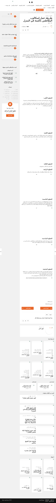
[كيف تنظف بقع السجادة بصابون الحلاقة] (9, 51)
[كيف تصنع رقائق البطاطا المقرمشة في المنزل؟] (46, 409)
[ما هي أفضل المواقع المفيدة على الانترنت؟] (25, 462)
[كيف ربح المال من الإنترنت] (25, 481)
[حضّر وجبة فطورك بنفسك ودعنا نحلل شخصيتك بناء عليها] (46, 418)
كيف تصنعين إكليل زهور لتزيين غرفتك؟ (44, 386)
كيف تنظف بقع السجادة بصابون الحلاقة (10, 56)
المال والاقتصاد (7, 91)
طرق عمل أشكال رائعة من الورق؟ (9, 24)
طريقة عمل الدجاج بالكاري (49, 373)
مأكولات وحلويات (51, 7)
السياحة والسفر (14, 5)
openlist (23, 467)
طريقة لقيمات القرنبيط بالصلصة (10, 45)
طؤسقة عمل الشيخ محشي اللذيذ (49, 350)
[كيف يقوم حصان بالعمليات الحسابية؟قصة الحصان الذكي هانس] (37, 462)
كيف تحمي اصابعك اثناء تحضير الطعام (31, 427)
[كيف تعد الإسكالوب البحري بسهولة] (9, 62)
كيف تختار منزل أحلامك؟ (50, 489)
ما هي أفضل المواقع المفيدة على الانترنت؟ (25, 472)
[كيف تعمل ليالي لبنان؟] (46, 399)
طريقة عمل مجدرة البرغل (37, 350)
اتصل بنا (46, 501)
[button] (32, 2)
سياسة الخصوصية (51, 501)
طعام (47, 314)
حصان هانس (39, 467)
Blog (40, 488)
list (48, 468)
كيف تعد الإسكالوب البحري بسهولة (10, 67)
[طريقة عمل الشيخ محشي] (49, 344)
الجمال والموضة (22, 5)
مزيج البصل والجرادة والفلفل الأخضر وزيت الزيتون (25, 353)
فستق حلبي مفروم (36, 373)
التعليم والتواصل (39, 5)
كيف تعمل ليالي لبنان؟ (29, 398)
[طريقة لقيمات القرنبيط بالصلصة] (9, 41)
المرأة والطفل (7, 93)
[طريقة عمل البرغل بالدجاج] (25, 344)
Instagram (51, 468)
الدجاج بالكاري (51, 371)
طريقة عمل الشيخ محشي (49, 352)
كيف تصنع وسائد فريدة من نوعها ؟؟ (26, 386)
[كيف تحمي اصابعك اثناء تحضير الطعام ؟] (46, 430)
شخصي (35, 416)
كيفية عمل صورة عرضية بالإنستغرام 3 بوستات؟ (49, 472)
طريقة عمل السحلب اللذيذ (37, 372)
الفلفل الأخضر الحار (26, 350)
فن (26, 468)
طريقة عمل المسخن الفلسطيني (26, 373)
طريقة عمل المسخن (26, 371)
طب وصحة (8, 5)
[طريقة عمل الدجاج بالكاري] (49, 365)
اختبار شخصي (24, 415)
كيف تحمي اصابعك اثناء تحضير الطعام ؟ (29, 431)
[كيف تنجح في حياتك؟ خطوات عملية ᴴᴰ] (9, 29)
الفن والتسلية (27, 467)
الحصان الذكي (37, 466)
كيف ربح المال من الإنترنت (25, 488)
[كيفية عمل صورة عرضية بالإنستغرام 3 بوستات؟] (49, 462)
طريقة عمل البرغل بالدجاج (25, 355)
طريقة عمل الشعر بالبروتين (37, 490)
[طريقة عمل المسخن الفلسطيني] (25, 365)
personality (29, 415)
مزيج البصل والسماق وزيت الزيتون (25, 375)
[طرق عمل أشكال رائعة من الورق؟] (9, 19)
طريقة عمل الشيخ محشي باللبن (49, 353)
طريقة (50, 314)
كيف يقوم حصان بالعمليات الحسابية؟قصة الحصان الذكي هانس (37, 472)
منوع (44, 7)
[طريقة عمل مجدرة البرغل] (37, 344)
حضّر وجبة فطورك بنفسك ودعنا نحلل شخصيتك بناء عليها (30, 420)
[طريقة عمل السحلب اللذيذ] (37, 365)
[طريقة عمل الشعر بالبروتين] (37, 482)
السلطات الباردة (51, 372)
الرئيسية (52, 5)
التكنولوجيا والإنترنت (30, 5)
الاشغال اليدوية (47, 5)
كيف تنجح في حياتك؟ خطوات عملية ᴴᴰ (9, 35)
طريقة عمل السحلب (38, 371)
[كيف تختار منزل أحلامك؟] (49, 480)
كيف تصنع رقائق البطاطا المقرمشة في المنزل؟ (29, 409)
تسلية (28, 468)
